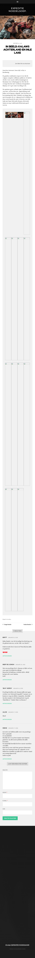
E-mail (5, 800)
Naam (5, 792)
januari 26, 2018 (13, 637)
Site (4, 809)
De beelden (8, 619)
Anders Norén (21, 949)
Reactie (5, 770)
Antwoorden (7, 656)
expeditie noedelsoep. (17, 9)
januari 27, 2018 (13, 712)
